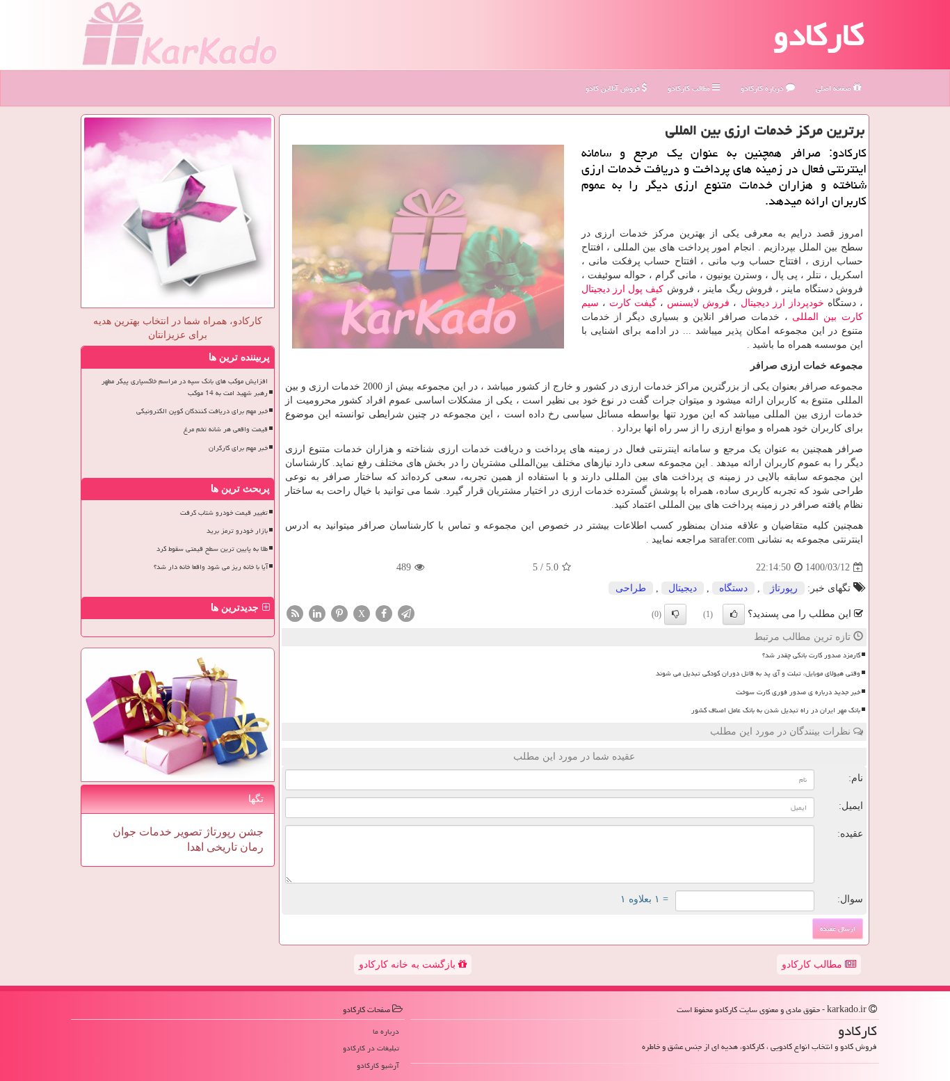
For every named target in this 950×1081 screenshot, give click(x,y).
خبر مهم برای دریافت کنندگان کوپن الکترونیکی (202, 411)
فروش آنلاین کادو (614, 88)
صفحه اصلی (834, 88)
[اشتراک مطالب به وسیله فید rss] (295, 613)
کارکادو (818, 35)
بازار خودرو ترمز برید (237, 531)
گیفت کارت (633, 303)
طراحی (630, 588)
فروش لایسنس (698, 303)
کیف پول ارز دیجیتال (622, 289)
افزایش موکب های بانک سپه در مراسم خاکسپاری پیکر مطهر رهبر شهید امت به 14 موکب (185, 387)
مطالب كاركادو (690, 88)
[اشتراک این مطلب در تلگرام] (406, 613)
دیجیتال (682, 588)
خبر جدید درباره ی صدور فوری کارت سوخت (798, 692)
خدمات (154, 832)
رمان (250, 847)
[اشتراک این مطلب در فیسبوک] (384, 613)
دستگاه (733, 588)
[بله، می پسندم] (734, 614)
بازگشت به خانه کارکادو (408, 964)
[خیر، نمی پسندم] (675, 614)
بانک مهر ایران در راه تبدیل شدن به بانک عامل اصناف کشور (775, 710)
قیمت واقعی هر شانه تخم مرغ (226, 429)
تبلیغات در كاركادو (371, 1048)
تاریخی (220, 847)
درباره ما (386, 1031)
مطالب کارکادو (813, 964)
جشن (250, 832)
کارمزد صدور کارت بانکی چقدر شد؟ (811, 655)
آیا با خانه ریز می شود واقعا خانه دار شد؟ (211, 567)
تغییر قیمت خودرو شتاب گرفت (224, 513)
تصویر (187, 832)
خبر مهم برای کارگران (238, 448)
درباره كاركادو (763, 88)
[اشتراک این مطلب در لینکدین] (317, 613)
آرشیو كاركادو (378, 1065)
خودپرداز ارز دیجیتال (782, 303)
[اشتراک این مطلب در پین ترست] (339, 613)
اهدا (195, 847)
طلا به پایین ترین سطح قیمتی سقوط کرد (212, 549)
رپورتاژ (784, 588)
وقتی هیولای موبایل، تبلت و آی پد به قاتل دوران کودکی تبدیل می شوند (758, 673)
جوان (124, 832)
